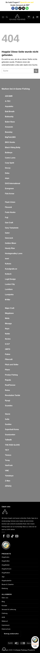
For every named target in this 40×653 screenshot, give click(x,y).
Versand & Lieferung (9, 609)
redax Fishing (12, 375)
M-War (7, 300)
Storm (7, 414)
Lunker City (10, 284)
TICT (7, 450)
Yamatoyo (9, 476)
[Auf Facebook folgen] (13, 8)
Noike (7, 334)
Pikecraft (8, 359)
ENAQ (8, 486)
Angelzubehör (6, 580)
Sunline (8, 424)
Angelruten (5, 557)
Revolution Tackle (12, 395)
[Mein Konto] (33, 17)
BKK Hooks (10, 142)
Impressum (6, 625)
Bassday (8, 132)
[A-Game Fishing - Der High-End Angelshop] (17, 17)
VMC (7, 471)
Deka (7, 173)
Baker (7, 122)
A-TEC (8, 101)
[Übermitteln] (36, 71)
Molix (7, 318)
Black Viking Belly (12, 147)
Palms (7, 354)
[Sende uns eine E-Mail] (23, 8)
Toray (7, 460)
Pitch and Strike (11, 365)
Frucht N (31, 650)
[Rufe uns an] (27, 8)
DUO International (12, 183)
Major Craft (9, 308)
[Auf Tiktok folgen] (20, 8)
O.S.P (7, 344)
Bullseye (8, 152)
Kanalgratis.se (11, 269)
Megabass (9, 313)
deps (7, 178)
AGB (3, 617)
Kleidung (5, 588)
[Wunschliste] (29, 17)
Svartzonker (10, 435)
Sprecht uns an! (27, 2)
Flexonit (8, 207)
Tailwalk (8, 440)
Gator (7, 233)
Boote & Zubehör (8, 584)
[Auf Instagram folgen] (16, 8)
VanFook (9, 465)
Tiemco (8, 455)
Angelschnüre (6, 569)
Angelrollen (6, 561)
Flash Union (10, 202)
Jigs (3, 577)
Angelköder (6, 565)
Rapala (8, 380)
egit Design (11, 279)
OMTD (7, 349)
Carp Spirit (9, 163)
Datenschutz (6, 629)
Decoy (7, 168)
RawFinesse (10, 385)
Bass (12, 122)
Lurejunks (9, 294)
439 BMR (9, 96)
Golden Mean (10, 243)
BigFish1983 (10, 137)
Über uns (5, 598)
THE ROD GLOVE (12, 445)
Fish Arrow (9, 194)
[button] (3, 17)
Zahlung (4, 613)
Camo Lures (10, 158)
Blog (3, 601)
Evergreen (9, 188)
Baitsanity (9, 117)
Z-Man (7, 481)
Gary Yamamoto (11, 228)
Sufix (7, 419)
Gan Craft (9, 223)
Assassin (9, 127)
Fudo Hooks (10, 212)
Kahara (8, 264)
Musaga (8, 323)
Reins (7, 390)
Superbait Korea (12, 429)
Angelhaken (6, 573)
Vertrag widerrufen (11, 634)
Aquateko (9, 106)
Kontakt (4, 605)
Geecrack (9, 238)
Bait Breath (9, 111)
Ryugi (7, 400)
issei (7, 258)
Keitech (8, 274)
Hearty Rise (10, 248)
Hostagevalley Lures (13, 253)
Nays (7, 329)
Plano (7, 370)
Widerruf (5, 621)
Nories (8, 339)
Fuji (6, 217)
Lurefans (9, 289)
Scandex (8, 406)
